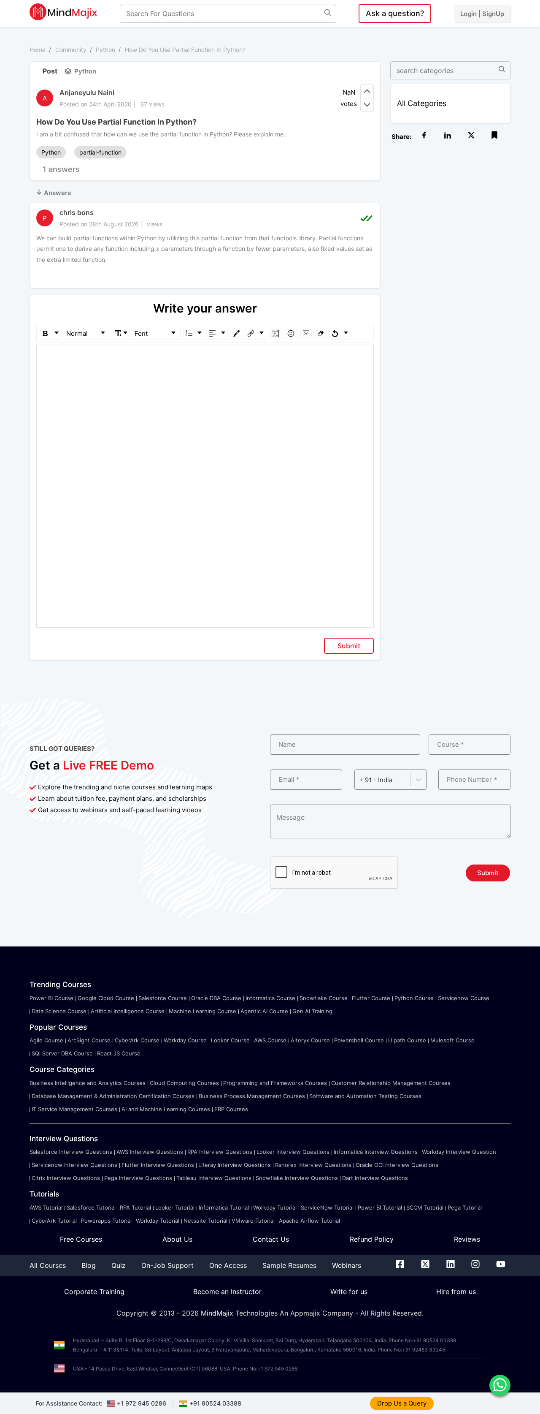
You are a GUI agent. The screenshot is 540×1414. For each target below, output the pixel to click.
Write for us (348, 1291)
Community (70, 49)
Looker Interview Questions (292, 1151)
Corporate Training (94, 1291)
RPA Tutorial (135, 1207)
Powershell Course (359, 1040)
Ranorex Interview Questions (313, 1164)
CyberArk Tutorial (54, 1220)
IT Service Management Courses (74, 1109)
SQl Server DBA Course (62, 1053)
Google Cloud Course (106, 998)
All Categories (421, 103)
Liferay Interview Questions (234, 1164)
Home (38, 49)
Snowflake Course (324, 998)
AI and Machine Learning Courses (166, 1109)
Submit (349, 646)
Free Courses (81, 1239)
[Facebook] (400, 1265)
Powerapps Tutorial (106, 1220)
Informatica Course (270, 998)
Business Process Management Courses (252, 1096)
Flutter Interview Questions (158, 1164)
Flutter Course (371, 998)
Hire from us (456, 1291)
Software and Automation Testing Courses (365, 1096)
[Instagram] (475, 1265)
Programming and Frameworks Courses (275, 1083)
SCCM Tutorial (424, 1207)
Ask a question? (395, 13)
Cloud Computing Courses (184, 1083)
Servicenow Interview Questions (74, 1164)
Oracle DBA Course (216, 998)
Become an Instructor (227, 1291)
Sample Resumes (289, 1265)
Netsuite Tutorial (205, 1220)
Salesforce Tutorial (91, 1207)
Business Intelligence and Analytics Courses (88, 1083)
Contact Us (271, 1239)
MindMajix (218, 1313)
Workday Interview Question (459, 1151)
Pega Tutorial (465, 1207)
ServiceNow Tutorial (327, 1207)
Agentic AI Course (264, 1011)
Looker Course (230, 1040)
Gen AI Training (312, 1011)
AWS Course (270, 1040)
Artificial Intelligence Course (128, 1011)
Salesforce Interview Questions (71, 1151)
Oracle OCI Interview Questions (397, 1164)
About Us (177, 1239)
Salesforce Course (162, 998)
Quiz (118, 1265)
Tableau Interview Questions (213, 1178)
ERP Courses (231, 1109)
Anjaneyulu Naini (86, 92)
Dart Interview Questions (375, 1178)
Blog (88, 1265)
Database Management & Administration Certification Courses (113, 1096)
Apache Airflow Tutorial (309, 1220)
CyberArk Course (137, 1040)
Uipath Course (407, 1040)
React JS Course (118, 1053)
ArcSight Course (89, 1040)
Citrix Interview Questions (66, 1178)
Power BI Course (51, 998)
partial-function (100, 152)
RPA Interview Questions (219, 1151)
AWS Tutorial (46, 1207)
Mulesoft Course (452, 1040)
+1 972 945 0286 (141, 1403)
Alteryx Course (310, 1040)
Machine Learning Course (202, 1011)
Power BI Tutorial (380, 1207)
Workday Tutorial (275, 1207)
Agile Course (46, 1040)
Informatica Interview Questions (376, 1151)
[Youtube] (500, 1265)
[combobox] (360, 780)
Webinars (346, 1265)
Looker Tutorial (174, 1207)
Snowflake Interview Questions (297, 1178)
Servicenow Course (463, 998)
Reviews (467, 1239)
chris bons (76, 212)
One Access (228, 1265)
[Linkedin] (450, 1265)
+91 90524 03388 (215, 1403)
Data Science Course (59, 1011)
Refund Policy (372, 1239)
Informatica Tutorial (224, 1207)
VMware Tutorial (253, 1220)
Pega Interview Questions (138, 1178)
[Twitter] (425, 1265)
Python (105, 49)
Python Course (414, 998)
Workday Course (185, 1040)
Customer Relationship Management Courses (391, 1083)
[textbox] (205, 357)
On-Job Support (167, 1265)
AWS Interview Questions (149, 1151)
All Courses (48, 1265)
